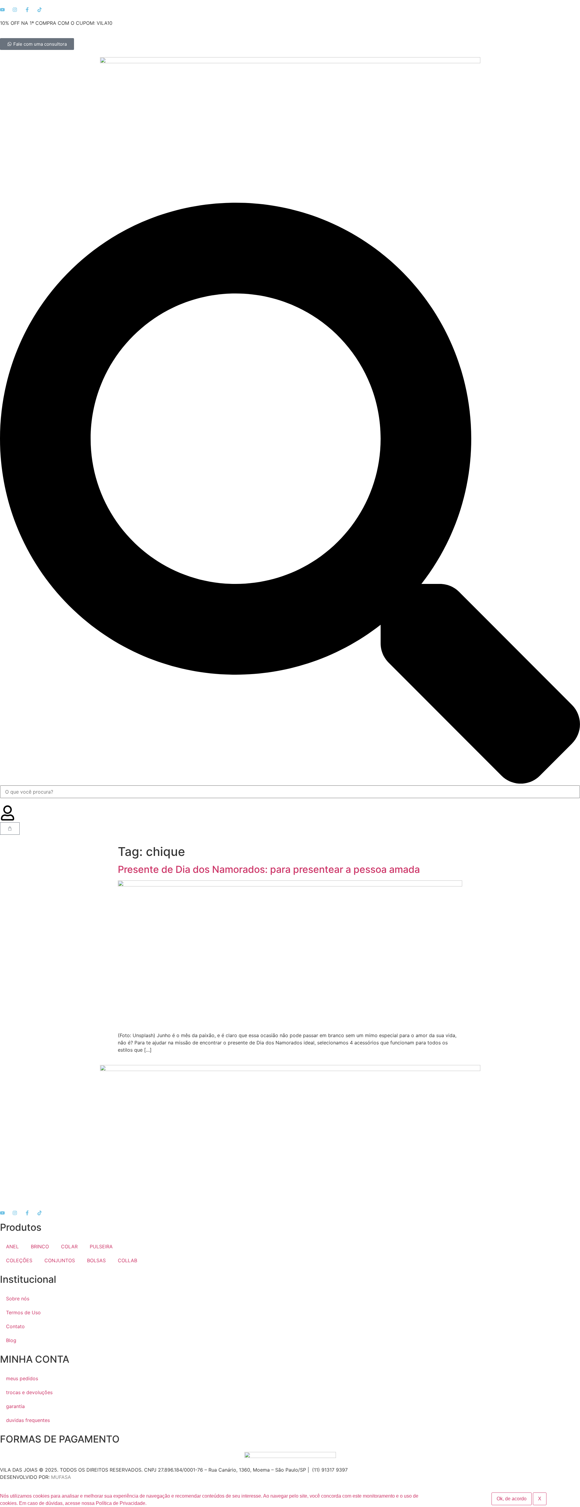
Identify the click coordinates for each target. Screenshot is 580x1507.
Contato (15, 1326)
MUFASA (61, 1477)
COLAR (69, 1246)
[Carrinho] (10, 828)
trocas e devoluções (29, 1392)
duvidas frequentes (28, 1420)
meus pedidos (22, 1378)
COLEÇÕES (19, 1260)
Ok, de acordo (512, 1498)
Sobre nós (17, 1299)
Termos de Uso (23, 1312)
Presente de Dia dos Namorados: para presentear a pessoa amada (270, 869)
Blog (11, 1340)
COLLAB (127, 1260)
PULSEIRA (101, 1246)
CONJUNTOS (59, 1260)
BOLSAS (96, 1260)
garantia (15, 1406)
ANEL (12, 1246)
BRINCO (40, 1246)
